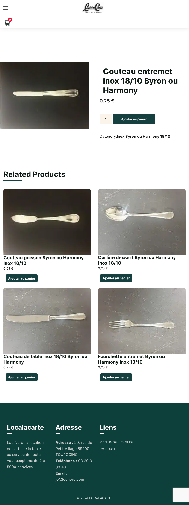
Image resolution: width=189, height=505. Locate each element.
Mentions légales (116, 442)
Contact (107, 449)
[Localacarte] (93, 8)
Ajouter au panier (134, 119)
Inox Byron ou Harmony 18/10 (143, 136)
